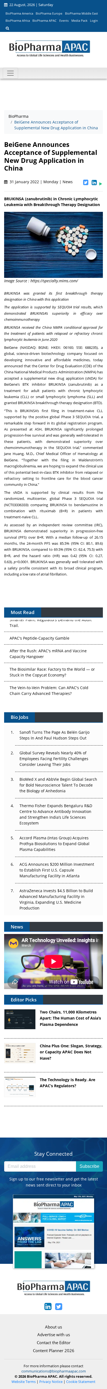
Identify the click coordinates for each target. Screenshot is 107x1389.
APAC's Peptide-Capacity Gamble (39, 621)
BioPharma (19, 116)
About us (53, 1327)
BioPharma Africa (17, 20)
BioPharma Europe (49, 13)
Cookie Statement (80, 1381)
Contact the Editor (54, 1342)
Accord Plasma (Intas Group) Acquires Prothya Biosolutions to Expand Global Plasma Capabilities (54, 843)
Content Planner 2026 (53, 1350)
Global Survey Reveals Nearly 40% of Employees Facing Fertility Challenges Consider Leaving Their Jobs (53, 758)
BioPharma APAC (44, 20)
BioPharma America (19, 13)
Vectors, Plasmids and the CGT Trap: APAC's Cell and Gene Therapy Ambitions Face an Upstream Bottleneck (53, 694)
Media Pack (79, 20)
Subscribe (89, 1166)
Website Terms (24, 1381)
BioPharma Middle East (81, 13)
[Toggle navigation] (10, 73)
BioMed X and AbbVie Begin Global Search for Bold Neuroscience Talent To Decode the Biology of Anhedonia (58, 785)
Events (64, 20)
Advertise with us (53, 1334)
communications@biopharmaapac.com (53, 1371)
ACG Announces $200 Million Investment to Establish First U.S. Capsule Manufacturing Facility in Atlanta (56, 870)
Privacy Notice (51, 1381)
